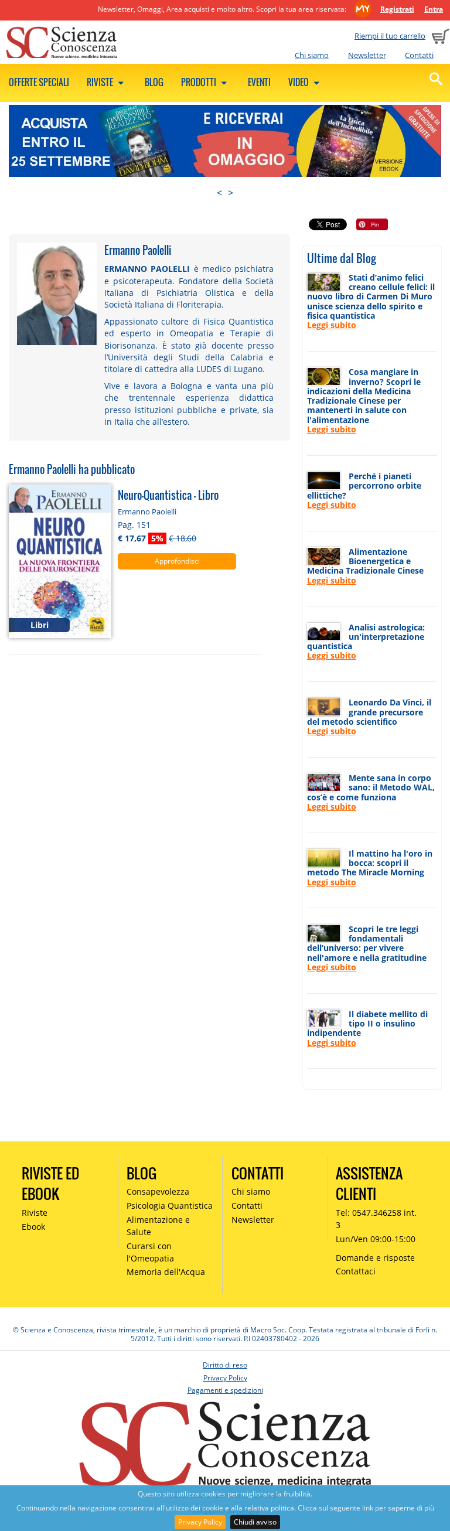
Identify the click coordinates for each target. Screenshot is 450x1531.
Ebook (33, 1226)
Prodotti (199, 82)
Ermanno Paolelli (147, 511)
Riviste (101, 82)
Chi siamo (312, 55)
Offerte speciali (39, 82)
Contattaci (356, 1271)
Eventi (259, 82)
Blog (154, 82)
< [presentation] (219, 192)
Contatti (419, 55)
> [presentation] (230, 192)
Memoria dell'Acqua (166, 1271)
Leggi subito (331, 324)
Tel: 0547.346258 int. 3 (376, 1218)
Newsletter (367, 55)
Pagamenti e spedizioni (225, 1390)
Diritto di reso (225, 1365)
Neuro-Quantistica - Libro (168, 495)
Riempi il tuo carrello (389, 35)
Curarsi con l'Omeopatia (150, 1252)
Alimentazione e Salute (158, 1225)
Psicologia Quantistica (170, 1205)
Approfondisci (177, 561)
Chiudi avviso (255, 1522)
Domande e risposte (375, 1257)
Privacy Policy (200, 1522)
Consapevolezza (158, 1191)
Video (299, 82)
